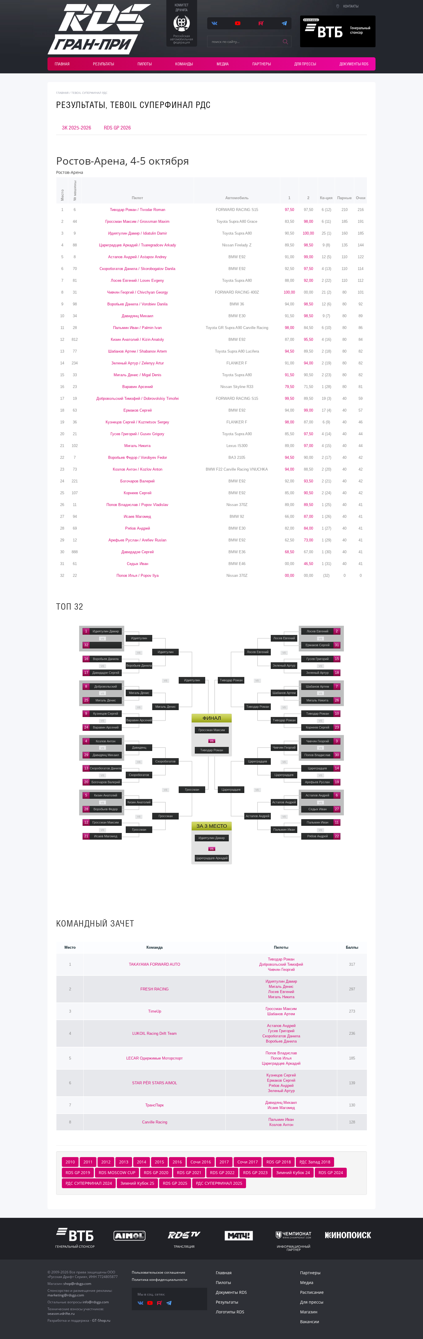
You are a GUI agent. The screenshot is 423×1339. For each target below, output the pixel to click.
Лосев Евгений (281, 992)
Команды (184, 64)
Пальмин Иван (281, 1119)
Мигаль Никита (137, 446)
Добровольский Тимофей (281, 964)
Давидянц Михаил (137, 316)
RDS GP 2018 (278, 1162)
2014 (141, 1162)
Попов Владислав (281, 1053)
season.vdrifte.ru (61, 1313)
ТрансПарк (154, 1105)
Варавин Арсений (137, 387)
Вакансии (309, 1321)
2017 (224, 1162)
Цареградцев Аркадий (281, 1063)
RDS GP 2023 (255, 1172)
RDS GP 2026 (117, 128)
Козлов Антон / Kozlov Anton (137, 469)
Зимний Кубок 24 (293, 1172)
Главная (62, 64)
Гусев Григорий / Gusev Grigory (137, 434)
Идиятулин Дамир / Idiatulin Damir (137, 233)
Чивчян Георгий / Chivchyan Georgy (137, 292)
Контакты (351, 6)
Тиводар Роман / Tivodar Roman (137, 210)
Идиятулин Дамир (281, 981)
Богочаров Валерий (137, 481)
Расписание (312, 1292)
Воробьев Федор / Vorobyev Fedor (137, 457)
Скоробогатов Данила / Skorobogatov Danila (137, 269)
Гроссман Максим (281, 1009)
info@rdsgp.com (96, 1302)
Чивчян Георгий (281, 969)
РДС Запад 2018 (315, 1162)
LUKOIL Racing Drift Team (154, 1033)
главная (62, 93)
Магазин (308, 1312)
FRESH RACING (154, 989)
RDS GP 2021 (189, 1172)
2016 (177, 1162)
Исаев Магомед (137, 516)
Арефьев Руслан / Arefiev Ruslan (137, 540)
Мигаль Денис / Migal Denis (137, 375)
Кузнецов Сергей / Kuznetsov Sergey (137, 422)
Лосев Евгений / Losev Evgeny (137, 280)
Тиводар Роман (281, 959)
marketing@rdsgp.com (65, 1295)
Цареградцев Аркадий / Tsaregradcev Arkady (137, 245)
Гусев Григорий (281, 1031)
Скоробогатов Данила (281, 1036)
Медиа (223, 64)
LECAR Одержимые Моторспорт (154, 1058)
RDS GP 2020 (156, 1172)
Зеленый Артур (281, 1091)
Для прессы (305, 64)
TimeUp (154, 1011)
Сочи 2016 (200, 1162)
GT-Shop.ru (101, 1320)
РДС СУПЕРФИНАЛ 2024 (89, 1183)
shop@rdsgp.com (77, 1283)
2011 (88, 1162)
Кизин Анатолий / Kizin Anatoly (137, 339)
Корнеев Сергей (137, 493)
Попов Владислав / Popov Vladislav (137, 505)
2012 (105, 1162)
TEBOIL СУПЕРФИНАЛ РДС (89, 93)
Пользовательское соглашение (158, 1272)
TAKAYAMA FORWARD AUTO (154, 964)
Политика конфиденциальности (159, 1279)
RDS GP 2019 (78, 1172)
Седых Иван (137, 564)
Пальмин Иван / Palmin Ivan (137, 328)
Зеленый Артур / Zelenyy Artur (137, 363)
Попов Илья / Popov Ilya (138, 575)
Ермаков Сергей (137, 410)
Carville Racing (154, 1122)
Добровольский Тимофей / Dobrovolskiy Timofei (137, 398)
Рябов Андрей (137, 528)
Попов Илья (281, 1058)
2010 (70, 1162)
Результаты (103, 64)
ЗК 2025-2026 (76, 128)
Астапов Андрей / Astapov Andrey (137, 257)
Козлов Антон (281, 1125)
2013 (123, 1162)
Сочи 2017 (247, 1162)
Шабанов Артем (281, 1014)
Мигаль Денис (281, 986)
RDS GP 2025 (175, 1183)
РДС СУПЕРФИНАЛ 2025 (219, 1183)
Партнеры (261, 64)
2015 (159, 1162)
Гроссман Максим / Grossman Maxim (137, 221)
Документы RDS (354, 64)
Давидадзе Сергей (137, 552)
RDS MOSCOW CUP (117, 1172)
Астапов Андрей (281, 1026)
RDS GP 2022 (222, 1172)
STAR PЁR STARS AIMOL (154, 1083)
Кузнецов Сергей (281, 1075)
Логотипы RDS (230, 1312)
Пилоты (145, 64)
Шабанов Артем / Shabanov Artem (137, 351)
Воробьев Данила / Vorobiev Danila (137, 304)
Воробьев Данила (281, 1041)
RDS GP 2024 (331, 1172)
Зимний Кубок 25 (137, 1183)
